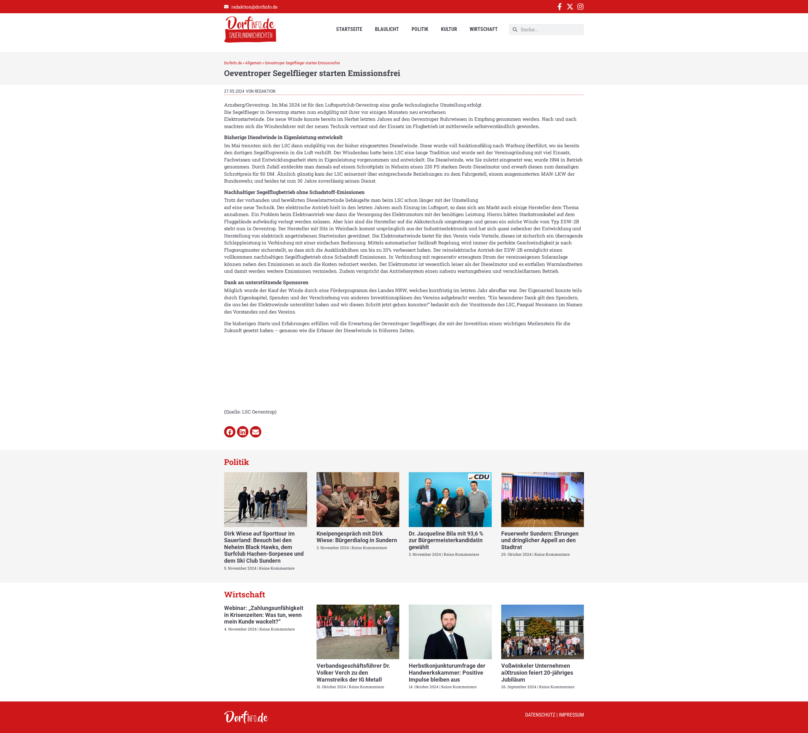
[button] (229, 431)
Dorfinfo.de (233, 63)
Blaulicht (387, 29)
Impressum (571, 715)
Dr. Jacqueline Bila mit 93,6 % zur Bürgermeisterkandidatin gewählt (446, 540)
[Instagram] (580, 6)
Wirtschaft (484, 29)
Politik (420, 29)
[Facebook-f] (559, 6)
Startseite (349, 29)
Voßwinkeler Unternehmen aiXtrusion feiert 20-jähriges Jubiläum (537, 672)
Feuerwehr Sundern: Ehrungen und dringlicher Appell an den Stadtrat (540, 540)
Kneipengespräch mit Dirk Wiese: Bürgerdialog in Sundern (357, 537)
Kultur (449, 29)
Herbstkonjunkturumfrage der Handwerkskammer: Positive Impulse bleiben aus (447, 672)
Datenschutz (540, 715)
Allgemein (253, 63)
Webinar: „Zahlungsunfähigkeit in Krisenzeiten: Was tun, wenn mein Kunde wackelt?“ (263, 615)
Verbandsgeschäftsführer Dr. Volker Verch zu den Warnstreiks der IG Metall (353, 672)
